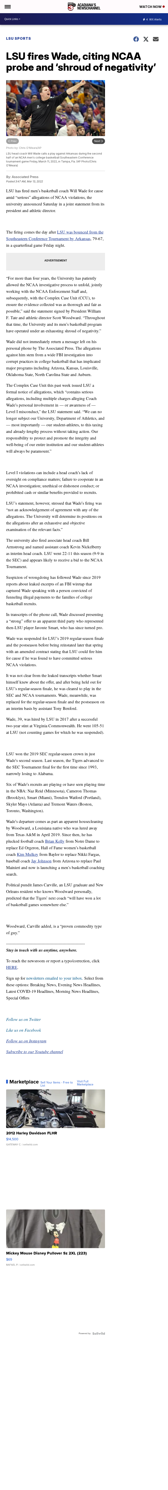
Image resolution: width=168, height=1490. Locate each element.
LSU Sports (18, 38)
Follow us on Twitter (23, 1019)
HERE (11, 967)
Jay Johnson (41, 861)
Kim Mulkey (27, 854)
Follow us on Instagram (26, 1041)
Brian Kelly (55, 841)
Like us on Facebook (23, 1030)
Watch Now (151, 7)
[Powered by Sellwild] (98, 1333)
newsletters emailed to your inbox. (54, 978)
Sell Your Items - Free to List (56, 1084)
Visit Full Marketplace (85, 1083)
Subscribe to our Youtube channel (34, 1051)
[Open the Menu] (7, 6)
